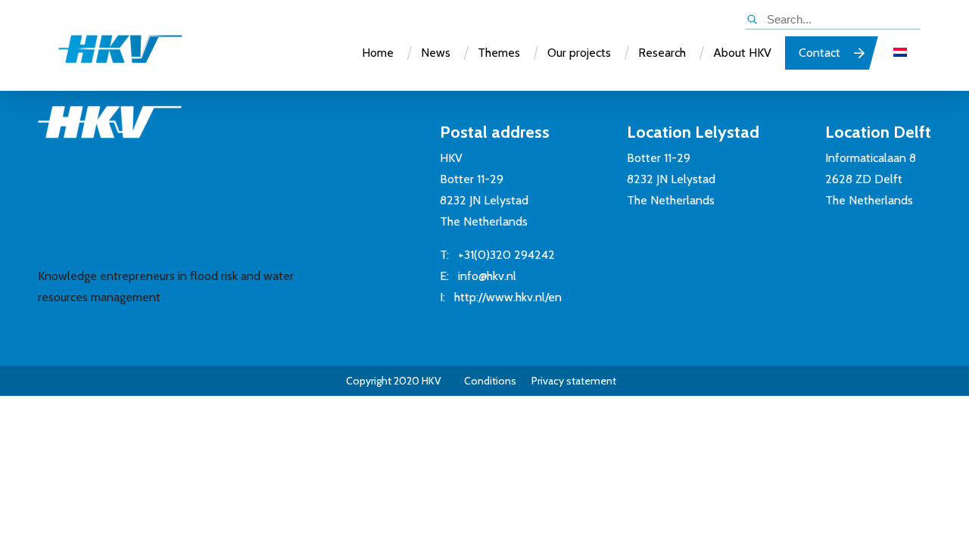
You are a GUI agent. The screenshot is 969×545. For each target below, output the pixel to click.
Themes (499, 52)
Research (662, 52)
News (435, 52)
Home (378, 52)
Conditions (490, 381)
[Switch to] (900, 53)
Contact (819, 52)
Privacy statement (573, 381)
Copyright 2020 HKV (393, 381)
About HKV (742, 52)
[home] (105, 55)
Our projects (579, 52)
